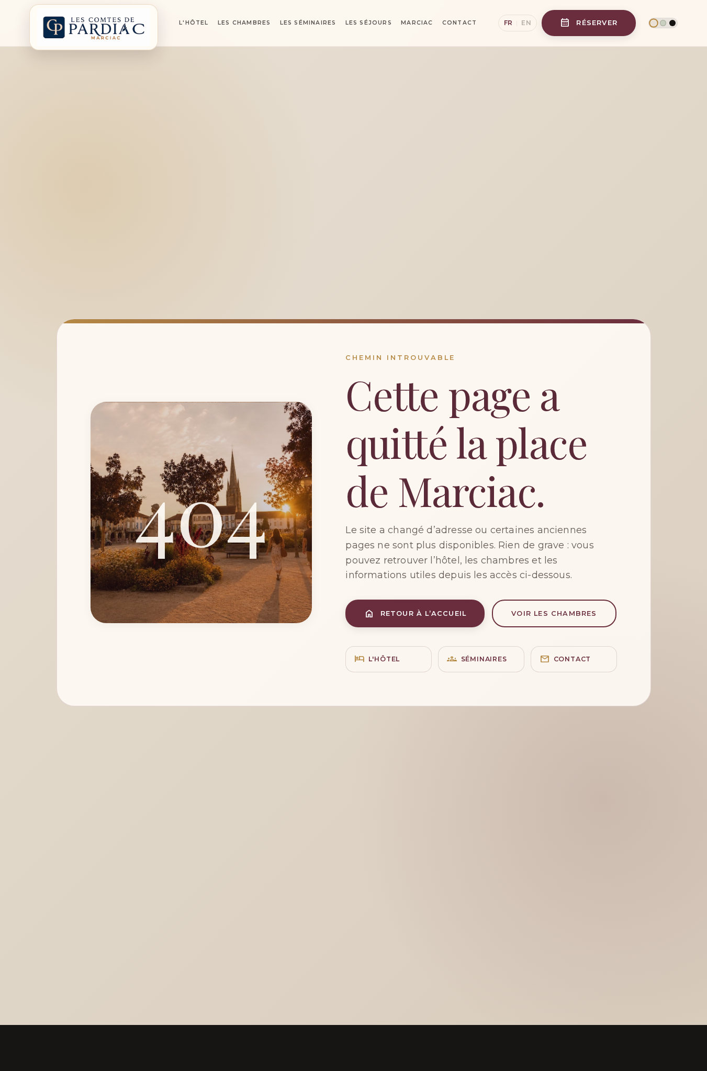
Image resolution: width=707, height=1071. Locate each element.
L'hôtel (377, 659)
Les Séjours (368, 22)
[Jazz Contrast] (672, 23)
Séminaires (477, 659)
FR (508, 23)
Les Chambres (244, 22)
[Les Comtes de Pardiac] (93, 23)
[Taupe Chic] (653, 22)
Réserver (589, 23)
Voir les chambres (554, 613)
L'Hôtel (193, 22)
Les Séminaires (308, 22)
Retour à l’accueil (415, 613)
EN (526, 23)
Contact (459, 22)
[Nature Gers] (663, 23)
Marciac (417, 22)
